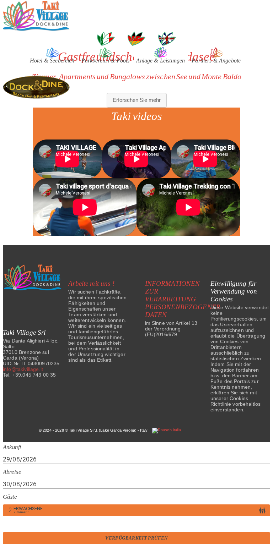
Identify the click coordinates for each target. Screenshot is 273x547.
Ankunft (12, 447)
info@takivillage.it (23, 369)
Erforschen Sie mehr (137, 100)
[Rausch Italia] (166, 430)
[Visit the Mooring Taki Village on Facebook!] (106, 254)
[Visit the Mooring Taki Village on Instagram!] (128, 254)
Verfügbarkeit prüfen (136, 538)
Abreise (12, 472)
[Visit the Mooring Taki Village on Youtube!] (149, 254)
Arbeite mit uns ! (91, 283)
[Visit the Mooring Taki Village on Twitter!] (169, 254)
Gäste (10, 497)
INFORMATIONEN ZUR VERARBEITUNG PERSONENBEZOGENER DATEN (183, 299)
